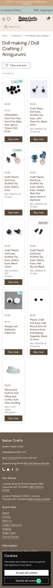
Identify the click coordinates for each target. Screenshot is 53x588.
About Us (7, 520)
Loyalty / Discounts (12, 524)
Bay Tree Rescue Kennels (36, 463)
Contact (6, 516)
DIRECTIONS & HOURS (39, 499)
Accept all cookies (26, 572)
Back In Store (9, 457)
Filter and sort (18, 65)
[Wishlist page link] (8, 19)
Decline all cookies (26, 580)
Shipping (6, 528)
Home (4, 35)
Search (5, 512)
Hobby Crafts (8, 532)
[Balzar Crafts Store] (27, 19)
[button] (48, 19)
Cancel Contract (10, 536)
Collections (16, 35)
